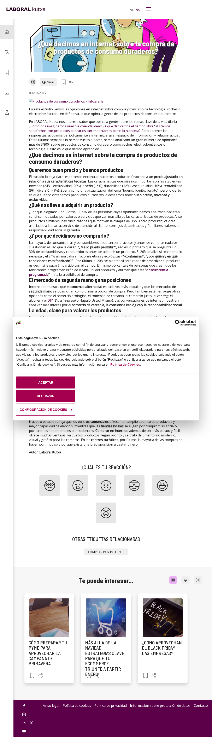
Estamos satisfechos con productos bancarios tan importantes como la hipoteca (99, 128)
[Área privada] (6, 112)
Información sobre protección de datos (160, 705)
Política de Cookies (125, 364)
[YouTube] (24, 731)
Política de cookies (77, 705)
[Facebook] (24, 706)
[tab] (173, 580)
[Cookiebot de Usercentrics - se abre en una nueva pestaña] (178, 323)
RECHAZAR (45, 396)
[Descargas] (6, 92)
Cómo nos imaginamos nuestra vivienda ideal (65, 126)
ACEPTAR (45, 382)
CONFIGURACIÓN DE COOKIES (43, 409)
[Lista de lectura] (6, 72)
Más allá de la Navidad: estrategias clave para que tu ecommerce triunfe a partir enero (104, 658)
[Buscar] (6, 52)
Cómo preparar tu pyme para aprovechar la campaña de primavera (48, 653)
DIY (50, 300)
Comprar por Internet (106, 552)
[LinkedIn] (24, 723)
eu (138, 9)
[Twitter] (31, 722)
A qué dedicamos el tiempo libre (128, 126)
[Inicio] (6, 32)
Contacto (201, 705)
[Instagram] (24, 714)
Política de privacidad (110, 705)
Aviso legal (51, 705)
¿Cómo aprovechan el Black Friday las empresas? (162, 648)
